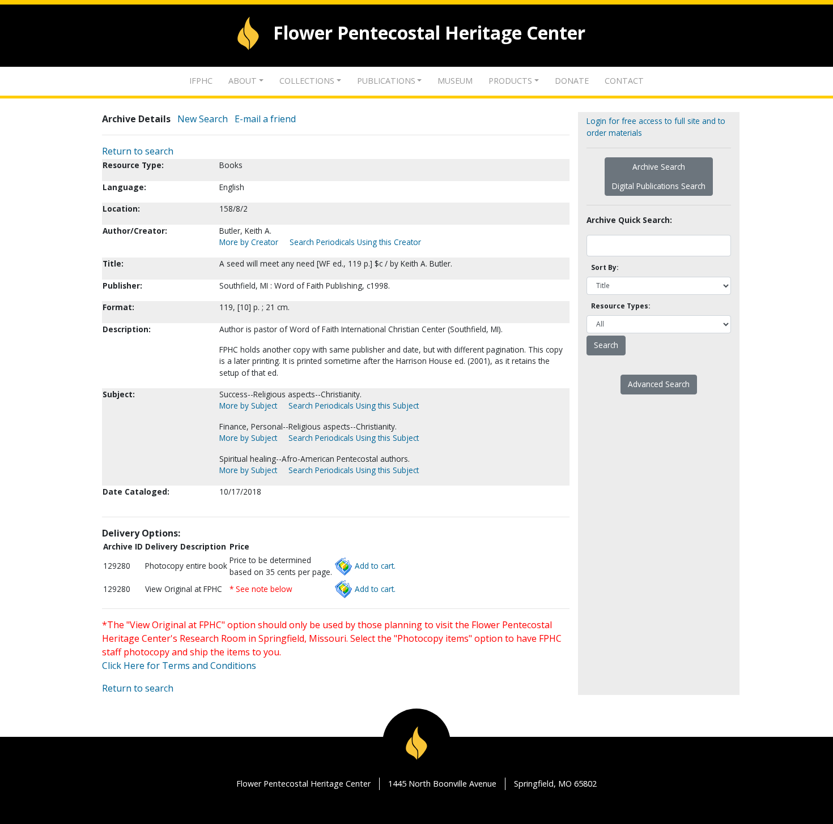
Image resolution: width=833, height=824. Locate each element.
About (242, 80)
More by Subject (248, 405)
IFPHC (200, 80)
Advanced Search (659, 384)
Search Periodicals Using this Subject (353, 405)
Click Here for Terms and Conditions (179, 665)
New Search (202, 119)
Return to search (137, 151)
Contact (624, 80)
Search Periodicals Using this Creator (355, 242)
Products (510, 80)
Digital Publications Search (659, 186)
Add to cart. (375, 565)
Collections (306, 80)
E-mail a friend (265, 119)
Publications (386, 80)
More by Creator (248, 242)
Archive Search (658, 166)
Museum (455, 80)
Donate (572, 80)
